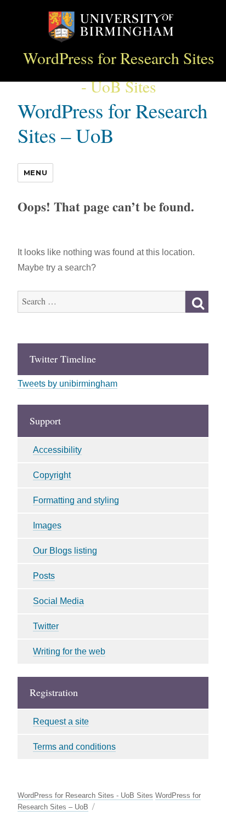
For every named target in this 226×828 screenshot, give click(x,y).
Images (47, 525)
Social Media (58, 601)
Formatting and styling (76, 500)
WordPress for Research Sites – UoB (112, 122)
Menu (35, 172)
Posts (44, 575)
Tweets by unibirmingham (67, 383)
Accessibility (57, 450)
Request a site (61, 721)
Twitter (46, 626)
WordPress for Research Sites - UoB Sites (85, 795)
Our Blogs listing (65, 550)
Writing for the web (69, 651)
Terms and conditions (74, 746)
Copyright (52, 475)
